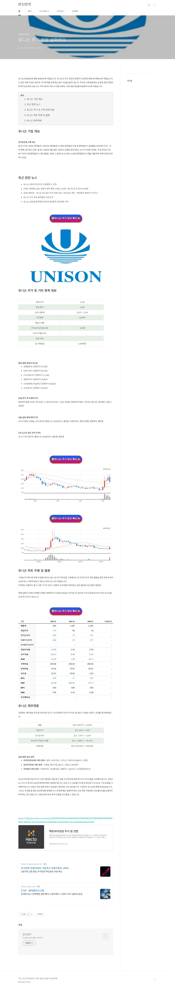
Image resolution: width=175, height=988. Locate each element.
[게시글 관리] (31, 914)
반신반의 (24, 4)
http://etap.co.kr (28, 886)
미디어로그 (44, 11)
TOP (155, 979)
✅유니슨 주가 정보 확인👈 (66, 218)
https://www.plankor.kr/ (31, 864)
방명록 (75, 11)
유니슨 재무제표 (34, 120)
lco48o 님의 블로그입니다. (33, 937)
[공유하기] (28, 914)
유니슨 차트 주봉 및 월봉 (38, 115)
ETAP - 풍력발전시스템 (32, 890)
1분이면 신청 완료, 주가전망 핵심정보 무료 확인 (41, 871)
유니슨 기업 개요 (34, 99)
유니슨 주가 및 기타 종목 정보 (41, 109)
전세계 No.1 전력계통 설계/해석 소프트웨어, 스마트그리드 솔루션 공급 (51, 893)
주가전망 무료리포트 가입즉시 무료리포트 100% (45, 867)
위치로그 (60, 11)
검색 (149, 5)
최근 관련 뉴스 (33, 104)
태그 (30, 11)
